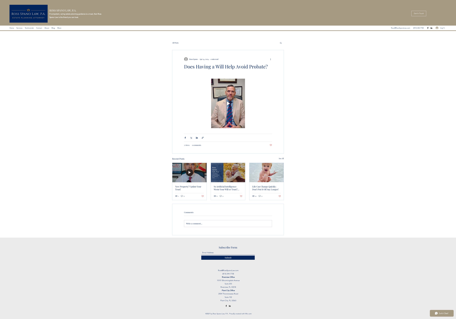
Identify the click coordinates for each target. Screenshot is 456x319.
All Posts (175, 43)
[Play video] (228, 103)
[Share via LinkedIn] (197, 138)
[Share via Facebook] (185, 138)
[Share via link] (203, 138)
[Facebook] (428, 28)
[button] (281, 43)
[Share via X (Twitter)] (191, 138)
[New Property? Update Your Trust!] (189, 172)
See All (281, 158)
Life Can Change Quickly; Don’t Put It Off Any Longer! (265, 188)
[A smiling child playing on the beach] (266, 172)
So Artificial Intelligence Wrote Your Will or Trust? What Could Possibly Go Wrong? (226, 188)
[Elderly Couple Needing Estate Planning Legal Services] (228, 172)
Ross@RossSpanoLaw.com (400, 28)
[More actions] (270, 59)
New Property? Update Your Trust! (188, 188)
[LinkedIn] (431, 28)
